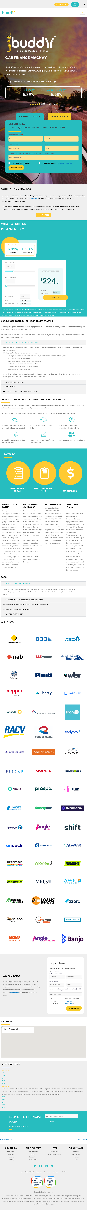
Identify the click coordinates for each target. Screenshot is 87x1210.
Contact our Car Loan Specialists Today (22, 392)
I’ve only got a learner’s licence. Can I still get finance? (27, 605)
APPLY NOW (55, 297)
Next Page (82, 1139)
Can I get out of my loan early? (18, 584)
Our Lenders (10, 387)
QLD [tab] (3, 1072)
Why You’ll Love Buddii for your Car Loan (22, 342)
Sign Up (51, 1121)
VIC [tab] (3, 1078)
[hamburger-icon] (82, 13)
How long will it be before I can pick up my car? (24, 600)
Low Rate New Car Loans (15, 382)
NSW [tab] (3, 1075)
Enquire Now (16, 167)
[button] (84, 4)
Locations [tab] (5, 1070)
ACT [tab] (3, 1081)
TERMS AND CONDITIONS (65, 163)
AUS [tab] (3, 1083)
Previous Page (6, 1139)
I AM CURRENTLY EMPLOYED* (21, 163)
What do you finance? (14, 614)
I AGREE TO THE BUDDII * (57, 163)
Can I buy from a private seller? (18, 609)
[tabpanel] (43, 1091)
